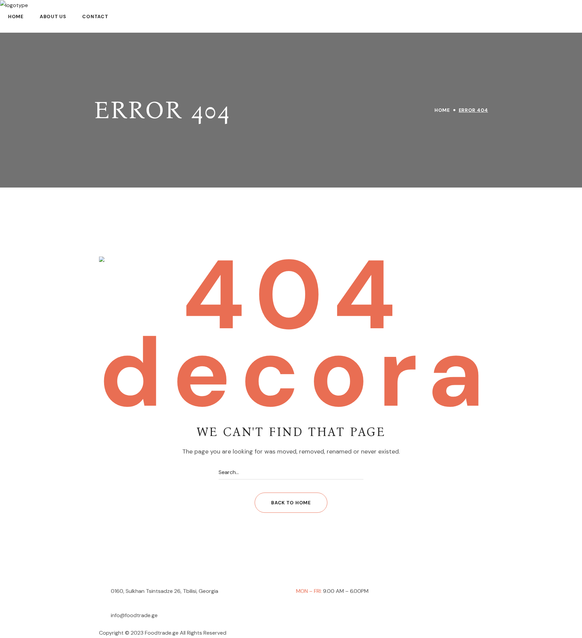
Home (442, 110)
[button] (291, 503)
